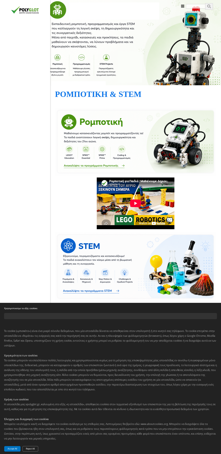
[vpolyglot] (25, 11)
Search (209, 6)
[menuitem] (182, 6)
